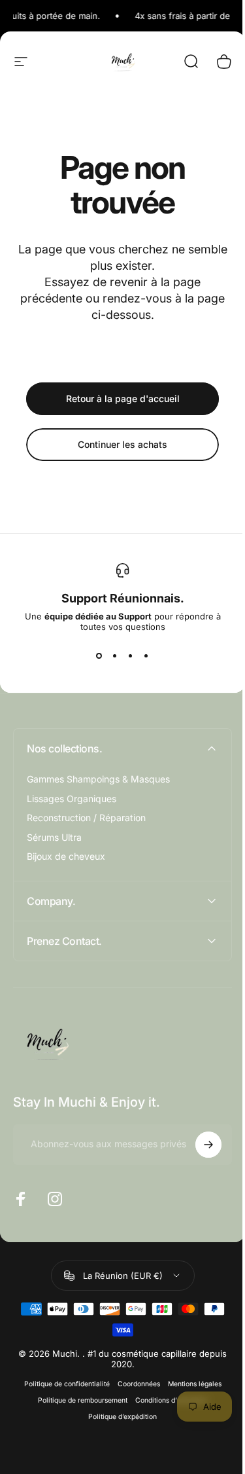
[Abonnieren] (199, 1145)
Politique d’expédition (118, 1416)
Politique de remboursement (77, 1400)
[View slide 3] (131, 655)
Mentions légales (189, 1384)
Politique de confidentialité (62, 1384)
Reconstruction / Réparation (86, 817)
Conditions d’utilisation (166, 1400)
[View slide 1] (99, 655)
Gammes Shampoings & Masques (98, 778)
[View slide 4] (146, 655)
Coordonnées (133, 1384)
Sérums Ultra (54, 837)
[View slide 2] (115, 655)
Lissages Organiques (71, 798)
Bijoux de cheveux (66, 856)
